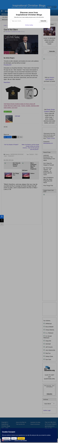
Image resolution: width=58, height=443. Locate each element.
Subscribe (43, 21)
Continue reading (29, 25)
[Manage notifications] (3, 440)
